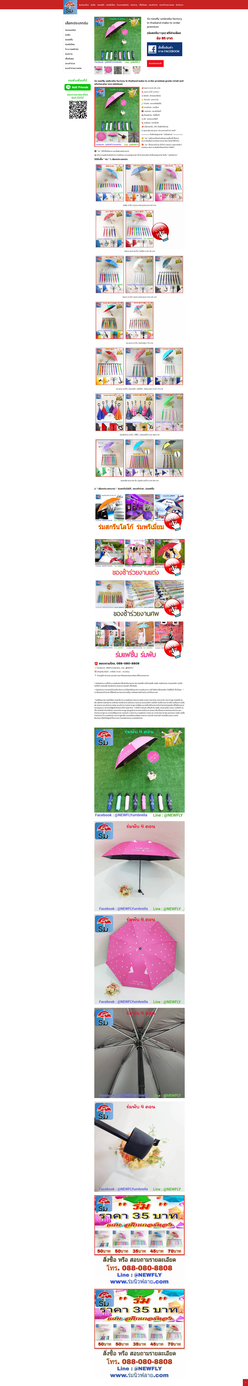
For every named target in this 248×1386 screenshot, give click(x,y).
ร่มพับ (93, 4)
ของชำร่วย (153, 4)
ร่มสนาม (134, 4)
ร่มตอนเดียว (84, 4)
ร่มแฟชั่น (100, 4)
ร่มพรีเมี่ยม (110, 4)
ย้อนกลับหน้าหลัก (155, 63)
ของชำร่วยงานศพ (166, 4)
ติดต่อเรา (179, 4)
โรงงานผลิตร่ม (123, 4)
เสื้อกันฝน (143, 4)
